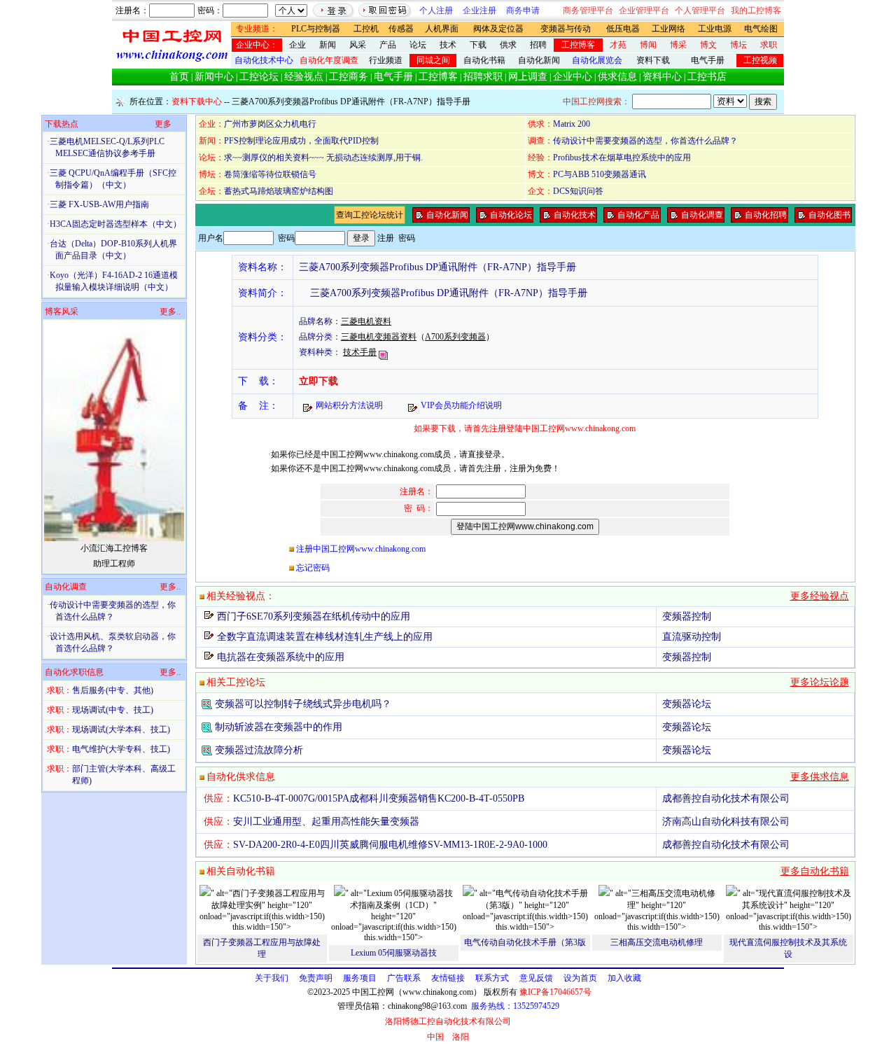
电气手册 (707, 60)
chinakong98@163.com (427, 1006)
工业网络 (668, 29)
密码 (406, 238)
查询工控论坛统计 (369, 215)
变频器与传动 (565, 29)
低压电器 (623, 29)
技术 (448, 45)
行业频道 (385, 60)
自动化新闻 (539, 60)
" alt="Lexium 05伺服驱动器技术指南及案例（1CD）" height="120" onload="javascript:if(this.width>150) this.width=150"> (393, 915)
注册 (385, 238)
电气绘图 (761, 29)
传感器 (401, 29)
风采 (357, 45)
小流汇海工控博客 (114, 548)
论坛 (418, 45)
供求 (508, 45)
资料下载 (653, 60)
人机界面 (441, 29)
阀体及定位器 (498, 29)
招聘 (538, 45)
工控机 (366, 29)
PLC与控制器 (315, 29)
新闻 (327, 45)
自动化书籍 (484, 60)
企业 (297, 45)
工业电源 (715, 29)
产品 (387, 45)
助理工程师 (114, 563)
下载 (478, 45)
